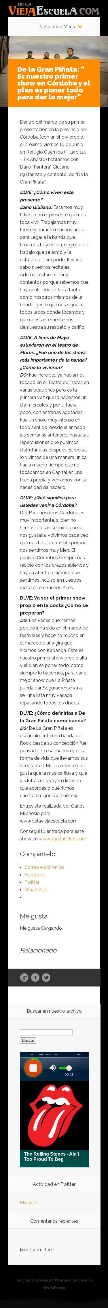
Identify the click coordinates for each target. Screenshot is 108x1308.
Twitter (46, 977)
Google (24, 977)
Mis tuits (28, 1202)
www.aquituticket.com (62, 839)
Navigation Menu (57, 26)
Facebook (35, 977)
